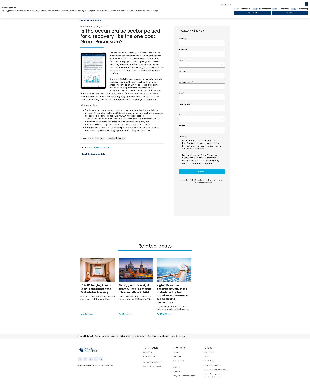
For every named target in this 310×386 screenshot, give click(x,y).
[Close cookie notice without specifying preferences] (306, 4)
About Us (176, 352)
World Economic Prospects (106, 336)
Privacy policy (226, 4)
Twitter (106, 147)
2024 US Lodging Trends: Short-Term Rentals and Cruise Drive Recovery (95, 289)
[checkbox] (236, 9)
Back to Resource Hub (93, 154)
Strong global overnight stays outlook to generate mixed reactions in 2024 (135, 289)
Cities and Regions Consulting (133, 336)
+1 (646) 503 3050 (154, 366)
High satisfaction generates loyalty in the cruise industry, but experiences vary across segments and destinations (172, 294)
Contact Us (147, 352)
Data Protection (210, 361)
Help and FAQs (179, 361)
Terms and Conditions (212, 365)
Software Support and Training (216, 370)
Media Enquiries (149, 356)
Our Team (177, 356)
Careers (176, 371)
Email (89, 147)
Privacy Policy (209, 352)
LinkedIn (97, 147)
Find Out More (88, 314)
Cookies (207, 356)
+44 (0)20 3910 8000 (154, 362)
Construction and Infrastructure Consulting (166, 336)
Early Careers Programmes (184, 376)
